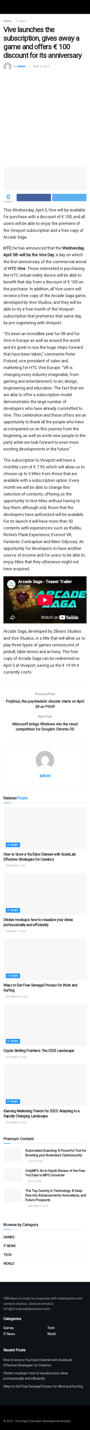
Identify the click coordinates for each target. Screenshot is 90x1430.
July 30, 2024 (35, 1161)
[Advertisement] (45, 118)
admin (21, 66)
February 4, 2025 (15, 865)
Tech (7, 1255)
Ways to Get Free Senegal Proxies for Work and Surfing (43, 1386)
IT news (21, 21)
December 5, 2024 (16, 1122)
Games (9, 1237)
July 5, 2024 (34, 1181)
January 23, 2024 (37, 1206)
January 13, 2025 (15, 931)
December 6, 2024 (16, 1057)
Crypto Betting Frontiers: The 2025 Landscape (38, 1050)
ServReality (63, 1421)
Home (7, 21)
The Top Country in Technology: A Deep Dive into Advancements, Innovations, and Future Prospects (55, 1195)
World (8, 1263)
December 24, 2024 (16, 996)
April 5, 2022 (41, 66)
